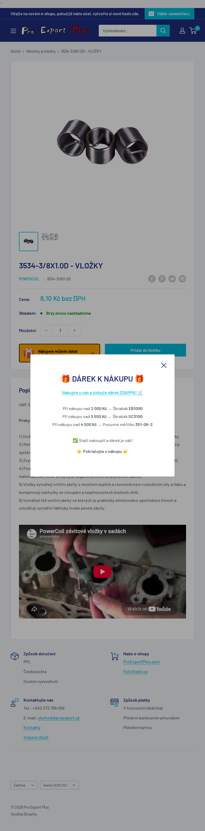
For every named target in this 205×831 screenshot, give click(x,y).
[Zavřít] (164, 365)
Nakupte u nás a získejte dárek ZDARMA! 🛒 (102, 392)
